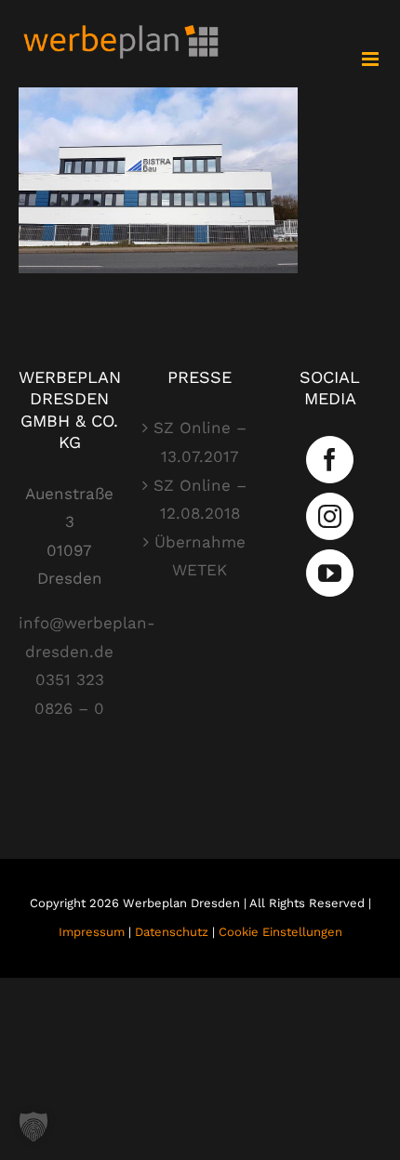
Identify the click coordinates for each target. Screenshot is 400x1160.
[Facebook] (329, 459)
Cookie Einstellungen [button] (280, 932)
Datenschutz (171, 932)
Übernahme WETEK (200, 556)
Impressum (92, 932)
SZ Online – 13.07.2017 (200, 442)
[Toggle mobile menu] (371, 59)
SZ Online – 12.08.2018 (200, 499)
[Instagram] (329, 516)
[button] (33, 1126)
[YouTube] (329, 573)
